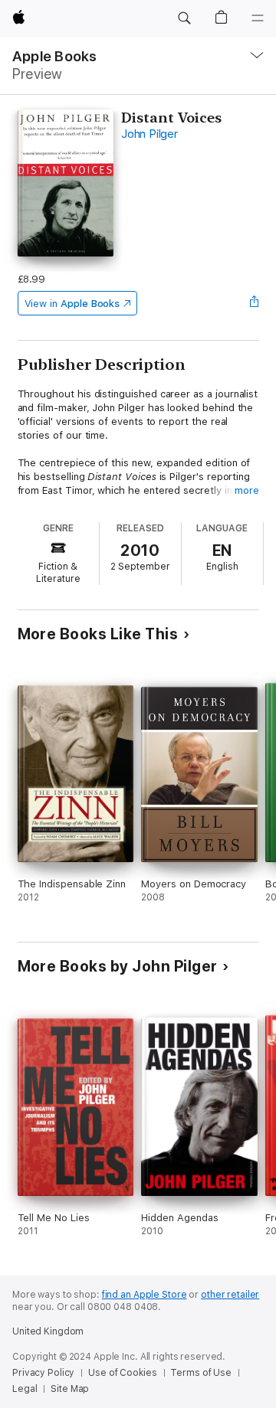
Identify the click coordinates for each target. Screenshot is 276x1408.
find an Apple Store (144, 1294)
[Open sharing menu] (254, 303)
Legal (24, 1388)
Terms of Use (201, 1372)
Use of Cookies (122, 1372)
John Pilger (149, 134)
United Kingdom (48, 1331)
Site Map (70, 1388)
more (247, 490)
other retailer (230, 1294)
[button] (184, 18)
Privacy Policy (43, 1372)
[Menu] (257, 18)
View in (72, 303)
